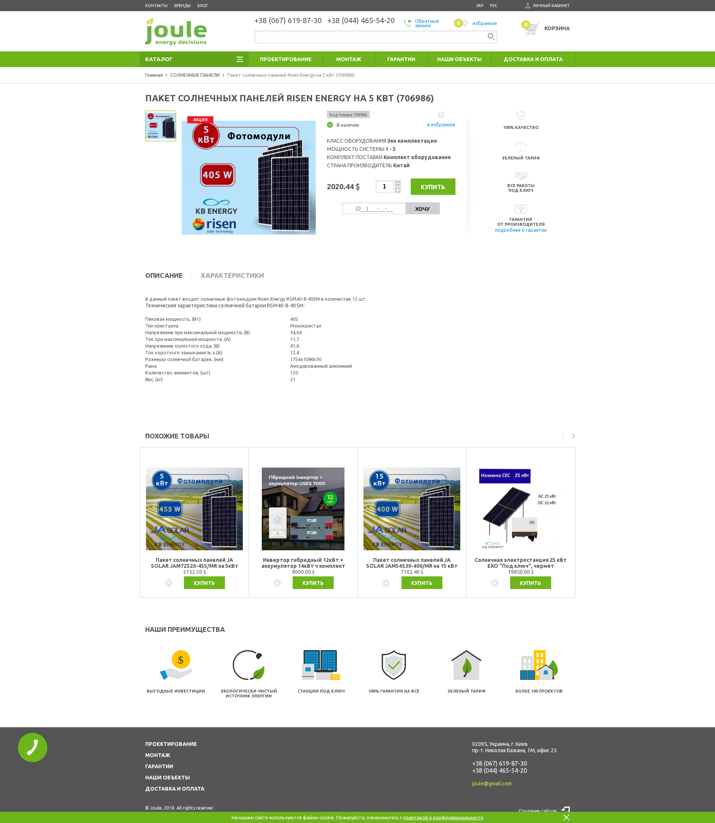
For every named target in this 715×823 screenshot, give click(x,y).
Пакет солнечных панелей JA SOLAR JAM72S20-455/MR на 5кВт (194, 563)
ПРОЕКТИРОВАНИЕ (171, 744)
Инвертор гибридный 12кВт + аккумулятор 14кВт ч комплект (303, 563)
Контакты (156, 5)
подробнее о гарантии (521, 229)
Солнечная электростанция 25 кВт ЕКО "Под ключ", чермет (520, 563)
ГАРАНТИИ (159, 766)
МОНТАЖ (157, 755)
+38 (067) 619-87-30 (499, 763)
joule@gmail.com (492, 783)
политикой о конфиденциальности (443, 817)
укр (479, 5)
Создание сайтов (537, 810)
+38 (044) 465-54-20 (499, 770)
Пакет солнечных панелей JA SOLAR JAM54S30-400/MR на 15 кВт (412, 563)
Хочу (422, 209)
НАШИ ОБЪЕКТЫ (167, 778)
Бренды (182, 5)
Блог (202, 5)
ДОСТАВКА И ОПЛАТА (174, 789)
